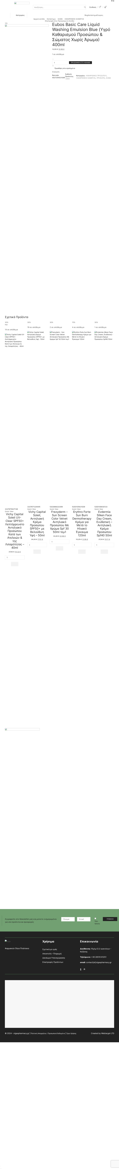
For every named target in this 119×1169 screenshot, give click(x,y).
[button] (14, 564)
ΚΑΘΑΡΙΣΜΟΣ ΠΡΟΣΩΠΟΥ (96, 76)
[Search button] (85, 7)
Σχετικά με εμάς (49, 949)
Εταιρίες (100, 15)
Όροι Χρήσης (97, 922)
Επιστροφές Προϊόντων (52, 962)
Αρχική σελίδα (39, 19)
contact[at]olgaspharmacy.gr (99, 962)
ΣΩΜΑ (60, 19)
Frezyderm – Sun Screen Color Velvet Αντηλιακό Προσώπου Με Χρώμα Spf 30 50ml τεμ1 (59, 522)
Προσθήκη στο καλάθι (80, 63)
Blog (86, 15)
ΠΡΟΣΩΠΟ (101, 78)
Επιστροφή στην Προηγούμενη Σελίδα (59, 21)
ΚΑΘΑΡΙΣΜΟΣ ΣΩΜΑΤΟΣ (74, 19)
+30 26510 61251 (98, 957)
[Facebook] (111, 1)
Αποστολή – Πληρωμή (51, 954)
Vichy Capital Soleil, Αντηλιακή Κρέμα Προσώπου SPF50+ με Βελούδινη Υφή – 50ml (37, 523)
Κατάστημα (92, 15)
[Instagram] (113, 1)
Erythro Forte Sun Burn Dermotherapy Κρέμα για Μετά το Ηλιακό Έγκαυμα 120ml (81, 523)
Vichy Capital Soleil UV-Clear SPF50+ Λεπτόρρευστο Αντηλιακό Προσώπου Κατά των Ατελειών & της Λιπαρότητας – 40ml (14, 530)
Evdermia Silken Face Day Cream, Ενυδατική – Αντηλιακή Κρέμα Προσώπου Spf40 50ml (104, 523)
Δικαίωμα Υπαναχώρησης (53, 958)
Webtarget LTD (107, 1033)
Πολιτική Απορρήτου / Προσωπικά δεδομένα (48, 1033)
